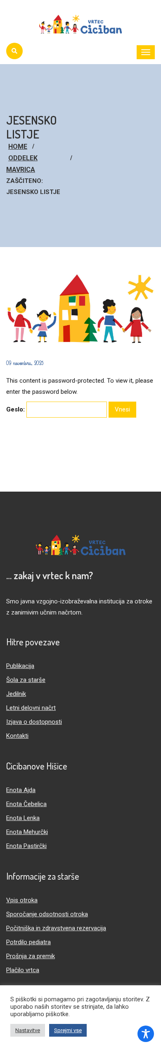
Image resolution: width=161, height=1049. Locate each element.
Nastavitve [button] (27, 1030)
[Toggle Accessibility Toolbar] (146, 1034)
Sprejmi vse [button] (68, 1030)
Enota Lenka (23, 818)
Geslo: (16, 409)
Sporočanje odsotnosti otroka (47, 914)
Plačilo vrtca (22, 970)
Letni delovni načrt (31, 708)
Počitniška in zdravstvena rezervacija (56, 928)
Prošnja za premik (30, 956)
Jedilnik (16, 694)
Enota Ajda (21, 790)
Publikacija (20, 666)
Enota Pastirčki (26, 846)
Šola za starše (25, 680)
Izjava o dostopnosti (34, 722)
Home (17, 146)
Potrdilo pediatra (28, 942)
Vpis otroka (22, 900)
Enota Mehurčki (27, 832)
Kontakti (17, 735)
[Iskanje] (14, 51)
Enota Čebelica (26, 804)
